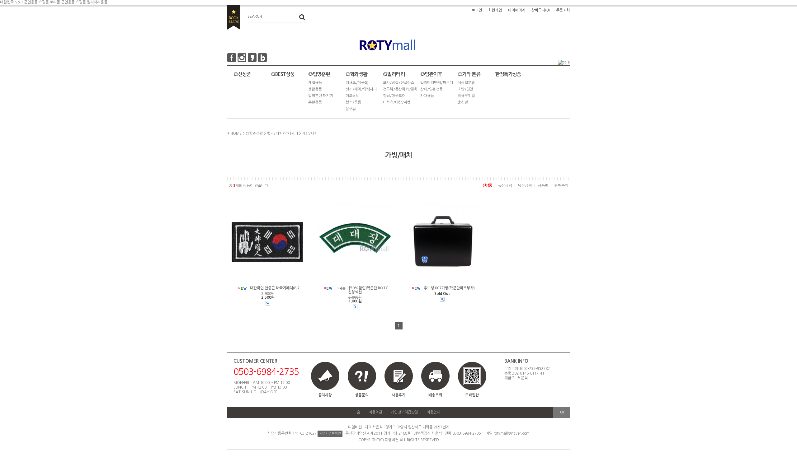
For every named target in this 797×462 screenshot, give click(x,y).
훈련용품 (315, 102)
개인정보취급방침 (404, 412)
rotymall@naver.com (511, 433)
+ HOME (234, 133)
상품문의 (362, 395)
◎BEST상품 (283, 74)
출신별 (463, 102)
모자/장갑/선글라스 (398, 83)
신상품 (487, 185)
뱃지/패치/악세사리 (361, 89)
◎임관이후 (431, 74)
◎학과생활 (356, 74)
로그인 (477, 10)
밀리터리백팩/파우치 (436, 83)
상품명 (543, 186)
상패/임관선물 (431, 89)
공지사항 (325, 395)
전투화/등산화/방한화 (400, 89)
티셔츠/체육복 (357, 83)
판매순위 (561, 186)
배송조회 (435, 395)
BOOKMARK (233, 17)
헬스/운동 (353, 102)
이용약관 (375, 412)
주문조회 (563, 10)
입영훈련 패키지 (320, 96)
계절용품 (315, 83)
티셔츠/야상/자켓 (397, 102)
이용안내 (433, 412)
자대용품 (427, 96)
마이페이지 (516, 10)
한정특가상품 (508, 74)
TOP (561, 412)
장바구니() (540, 10)
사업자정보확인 (330, 433)
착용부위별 (466, 96)
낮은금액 (525, 186)
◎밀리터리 (394, 74)
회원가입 (495, 10)
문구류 (351, 109)
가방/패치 (310, 133)
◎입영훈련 (319, 74)
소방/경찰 (465, 89)
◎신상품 (242, 74)
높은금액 (505, 186)
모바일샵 (472, 395)
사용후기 (398, 395)
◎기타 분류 (469, 74)
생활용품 (315, 89)
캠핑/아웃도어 (394, 96)
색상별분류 (466, 83)
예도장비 (352, 96)
